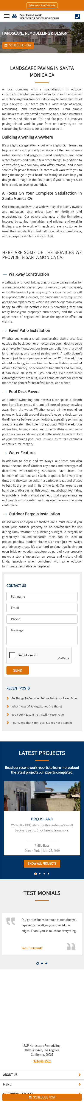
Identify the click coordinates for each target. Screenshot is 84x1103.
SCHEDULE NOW (44, 1097)
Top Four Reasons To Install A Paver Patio (38, 714)
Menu (7, 1084)
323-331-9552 (42, 1061)
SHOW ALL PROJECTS (42, 863)
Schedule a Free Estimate (42, 5)
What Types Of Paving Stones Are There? (37, 706)
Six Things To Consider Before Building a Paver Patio (44, 698)
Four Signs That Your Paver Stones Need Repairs (42, 723)
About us (10, 1075)
